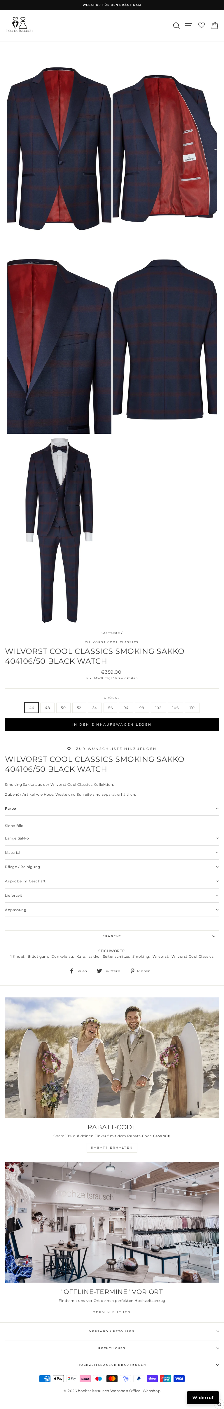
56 (110, 708)
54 (94, 708)
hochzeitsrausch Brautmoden (112, 1364)
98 (141, 708)
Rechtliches (111, 1348)
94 (126, 708)
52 (79, 708)
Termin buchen (112, 1312)
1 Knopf (17, 956)
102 (158, 708)
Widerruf (203, 1397)
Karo (80, 956)
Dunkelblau (62, 956)
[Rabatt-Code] (112, 1057)
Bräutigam (38, 956)
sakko (94, 956)
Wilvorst (161, 956)
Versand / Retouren (111, 1331)
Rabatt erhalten (112, 1148)
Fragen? (112, 936)
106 (175, 708)
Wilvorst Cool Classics (112, 642)
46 (31, 708)
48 (47, 708)
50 (63, 708)
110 (192, 708)
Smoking (140, 956)
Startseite (111, 633)
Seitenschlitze (116, 956)
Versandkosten (125, 678)
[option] (112, 5)
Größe (112, 697)
